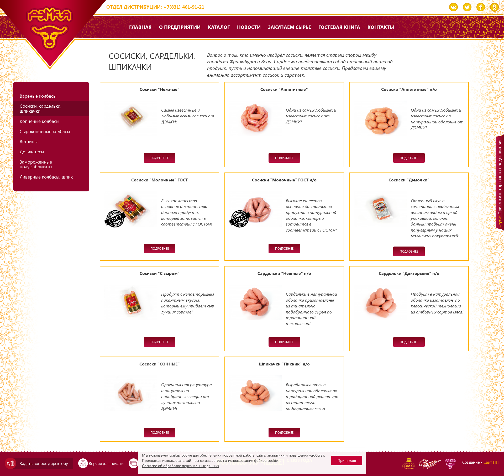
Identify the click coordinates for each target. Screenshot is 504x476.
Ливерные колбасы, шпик (46, 177)
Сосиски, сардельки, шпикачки (40, 108)
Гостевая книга (339, 27)
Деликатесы (32, 152)
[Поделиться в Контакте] (453, 7)
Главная (140, 27)
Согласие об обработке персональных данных (180, 465)
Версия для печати (106, 463)
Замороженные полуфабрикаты (36, 164)
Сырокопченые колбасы (45, 131)
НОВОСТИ (249, 27)
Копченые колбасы (39, 121)
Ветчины (29, 141)
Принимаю (347, 460)
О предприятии (180, 27)
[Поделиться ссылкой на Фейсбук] (480, 7)
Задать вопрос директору (44, 463)
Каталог (219, 27)
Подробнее (159, 158)
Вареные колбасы (38, 96)
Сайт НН (491, 462)
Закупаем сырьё (289, 27)
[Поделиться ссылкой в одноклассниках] (494, 7)
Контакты (381, 27)
